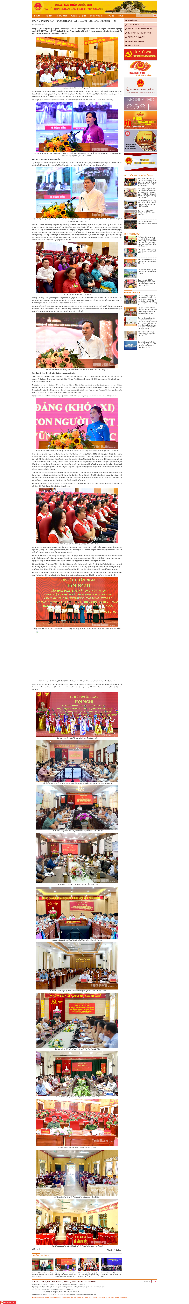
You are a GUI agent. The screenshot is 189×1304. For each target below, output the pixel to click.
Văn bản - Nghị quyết (79, 16)
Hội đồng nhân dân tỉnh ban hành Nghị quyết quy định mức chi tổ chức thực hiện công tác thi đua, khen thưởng (147, 310)
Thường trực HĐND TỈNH (136, 37)
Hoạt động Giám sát (132, 234)
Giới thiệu (50, 16)
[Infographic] (140, 110)
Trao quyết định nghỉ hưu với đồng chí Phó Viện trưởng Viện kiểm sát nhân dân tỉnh (42, 1274)
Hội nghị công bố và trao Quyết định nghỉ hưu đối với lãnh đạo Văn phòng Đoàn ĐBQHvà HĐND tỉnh (65, 1274)
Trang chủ (39, 16)
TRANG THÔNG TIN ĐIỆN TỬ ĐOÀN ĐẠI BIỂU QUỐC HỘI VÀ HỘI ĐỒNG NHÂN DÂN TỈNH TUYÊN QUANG (64, 1282)
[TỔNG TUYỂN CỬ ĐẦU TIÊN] (140, 129)
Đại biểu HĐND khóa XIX (135, 41)
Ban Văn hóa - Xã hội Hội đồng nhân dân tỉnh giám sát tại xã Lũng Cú (147, 271)
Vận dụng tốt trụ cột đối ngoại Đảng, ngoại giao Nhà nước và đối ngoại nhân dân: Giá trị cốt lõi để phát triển (147, 203)
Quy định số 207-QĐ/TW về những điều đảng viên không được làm (146, 212)
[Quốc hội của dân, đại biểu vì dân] (140, 171)
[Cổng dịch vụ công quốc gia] (140, 96)
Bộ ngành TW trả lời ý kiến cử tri (139, 29)
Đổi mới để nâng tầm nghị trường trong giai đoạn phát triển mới (146, 333)
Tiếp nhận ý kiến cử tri (135, 25)
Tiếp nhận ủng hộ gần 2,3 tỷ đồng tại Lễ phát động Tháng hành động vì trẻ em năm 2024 (88, 1274)
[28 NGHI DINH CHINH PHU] (140, 152)
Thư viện (122, 16)
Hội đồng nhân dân (132, 293)
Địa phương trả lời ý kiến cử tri (139, 33)
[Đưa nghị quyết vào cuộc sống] (140, 77)
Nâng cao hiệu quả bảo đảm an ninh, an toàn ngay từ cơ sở (147, 222)
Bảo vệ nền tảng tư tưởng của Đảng (138, 175)
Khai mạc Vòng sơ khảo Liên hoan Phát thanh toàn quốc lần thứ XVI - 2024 (111, 1274)
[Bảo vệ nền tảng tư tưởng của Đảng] (140, 60)
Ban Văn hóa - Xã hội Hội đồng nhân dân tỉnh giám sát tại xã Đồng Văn (147, 261)
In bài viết (37, 1249)
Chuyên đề (111, 16)
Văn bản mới (132, 21)
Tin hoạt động (62, 16)
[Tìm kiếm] (155, 15)
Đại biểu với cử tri (97, 16)
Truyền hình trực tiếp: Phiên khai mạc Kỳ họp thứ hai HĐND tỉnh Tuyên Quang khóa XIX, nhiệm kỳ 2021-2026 (147, 344)
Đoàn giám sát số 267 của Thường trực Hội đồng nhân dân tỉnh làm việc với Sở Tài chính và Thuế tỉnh (146, 282)
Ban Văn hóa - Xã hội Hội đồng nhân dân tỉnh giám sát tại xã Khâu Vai (147, 251)
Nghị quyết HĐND (133, 45)
